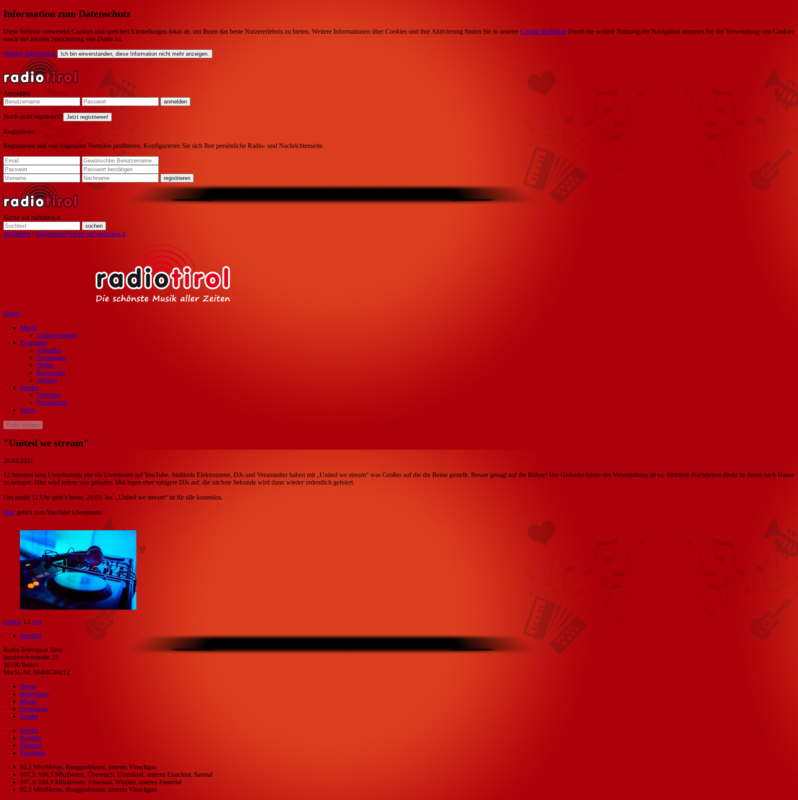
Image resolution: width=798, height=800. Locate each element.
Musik (28, 327)
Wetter (45, 365)
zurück (12, 621)
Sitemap (30, 745)
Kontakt (30, 737)
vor (37, 621)
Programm (33, 342)
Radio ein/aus (23, 425)
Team (27, 410)
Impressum (34, 693)
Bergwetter (51, 372)
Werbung (49, 395)
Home (11, 313)
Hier (9, 512)
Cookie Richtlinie (543, 31)
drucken (30, 635)
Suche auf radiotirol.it (31, 217)
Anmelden (17, 93)
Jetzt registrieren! (87, 117)
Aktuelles (49, 350)
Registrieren (19, 131)
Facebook (33, 752)
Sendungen (51, 357)
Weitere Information (30, 53)
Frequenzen (52, 402)
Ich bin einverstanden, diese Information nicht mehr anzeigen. (135, 54)
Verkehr (47, 380)
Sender (29, 387)
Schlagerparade (57, 335)
